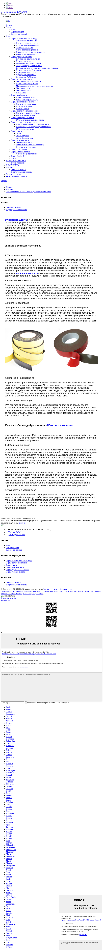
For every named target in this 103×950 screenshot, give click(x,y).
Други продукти (18, 163)
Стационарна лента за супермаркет (31, 52)
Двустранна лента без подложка (29, 70)
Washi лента (21, 93)
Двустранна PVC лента (26, 77)
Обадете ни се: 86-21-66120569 (14, 12)
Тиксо (18, 133)
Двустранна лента (23, 61)
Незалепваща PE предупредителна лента (33, 127)
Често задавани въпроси (16, 176)
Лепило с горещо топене (26, 154)
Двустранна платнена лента (28, 59)
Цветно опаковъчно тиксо (27, 43)
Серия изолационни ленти (22, 118)
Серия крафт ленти (19, 95)
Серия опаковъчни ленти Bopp (24, 38)
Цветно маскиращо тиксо (27, 84)
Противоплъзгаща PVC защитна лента (32, 124)
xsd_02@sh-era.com (17, 535)
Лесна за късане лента (25, 54)
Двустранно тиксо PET (26, 75)
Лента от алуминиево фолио (28, 113)
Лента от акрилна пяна (26, 104)
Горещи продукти (50, 589)
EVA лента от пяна (24, 106)
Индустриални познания (21, 172)
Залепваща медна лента (33, 593)
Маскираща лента (23, 90)
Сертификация (17, 32)
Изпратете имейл (8, 598)
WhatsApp (5, 600)
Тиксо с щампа (22, 136)
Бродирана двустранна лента (28, 63)
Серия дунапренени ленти (22, 102)
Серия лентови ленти (20, 140)
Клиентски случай (19, 34)
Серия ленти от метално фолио (24, 111)
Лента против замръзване (27, 50)
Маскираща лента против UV (28, 81)
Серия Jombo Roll (18, 156)
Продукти (10, 36)
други (13, 158)
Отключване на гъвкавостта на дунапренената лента (28, 192)
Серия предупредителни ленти (24, 122)
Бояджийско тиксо (81, 591)
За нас (8, 27)
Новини (9, 167)
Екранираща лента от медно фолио (57, 591)
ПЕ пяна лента (22, 108)
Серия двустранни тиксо (21, 57)
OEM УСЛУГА (12, 165)
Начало (9, 25)
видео (13, 29)
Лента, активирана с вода (27, 99)
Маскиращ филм (23, 88)
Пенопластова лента (32, 591)
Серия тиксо (16, 131)
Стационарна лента (24, 47)
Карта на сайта (66, 589)
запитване (22, 523)
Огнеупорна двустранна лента (29, 66)
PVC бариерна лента (25, 129)
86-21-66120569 (14, 532)
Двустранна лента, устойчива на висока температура (38, 68)
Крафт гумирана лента (25, 97)
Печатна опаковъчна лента (27, 45)
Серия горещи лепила (20, 151)
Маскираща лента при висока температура (34, 86)
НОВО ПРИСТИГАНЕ (16, 160)
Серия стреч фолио (19, 149)
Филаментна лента (24, 142)
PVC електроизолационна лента (30, 120)
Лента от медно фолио (25, 115)
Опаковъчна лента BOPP (26, 41)
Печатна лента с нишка (26, 147)
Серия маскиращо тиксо (21, 79)
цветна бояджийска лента (12, 591)
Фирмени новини (18, 170)
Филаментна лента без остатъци (30, 145)
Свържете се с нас (13, 174)
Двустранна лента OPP (26, 72)
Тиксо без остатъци (24, 138)
